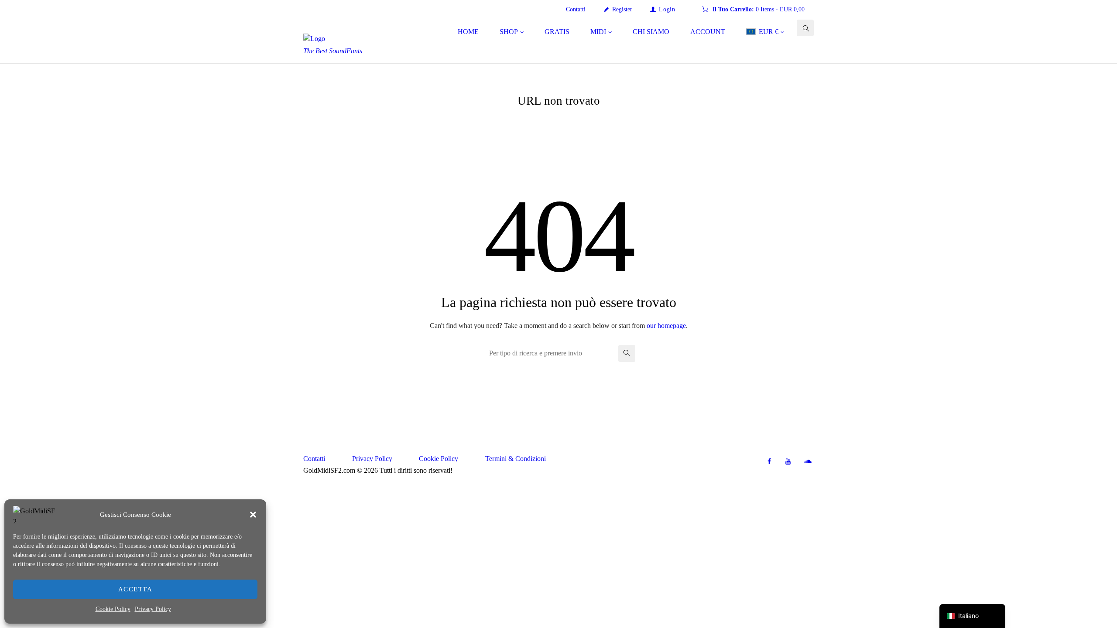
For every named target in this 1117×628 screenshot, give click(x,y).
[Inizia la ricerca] (626, 353)
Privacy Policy (153, 609)
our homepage (666, 325)
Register (622, 9)
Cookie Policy (113, 609)
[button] (253, 514)
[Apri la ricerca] (805, 28)
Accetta (135, 589)
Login (667, 9)
